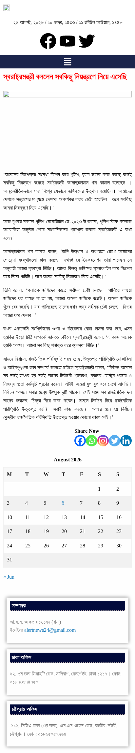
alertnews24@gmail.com (50, 630)
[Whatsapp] (91, 440)
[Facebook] (80, 440)
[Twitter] (114, 440)
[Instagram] (103, 440)
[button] (67, 61)
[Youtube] (67, 41)
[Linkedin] (126, 440)
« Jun (8, 577)
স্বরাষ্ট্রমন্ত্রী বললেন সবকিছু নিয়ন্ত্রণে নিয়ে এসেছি (65, 76)
